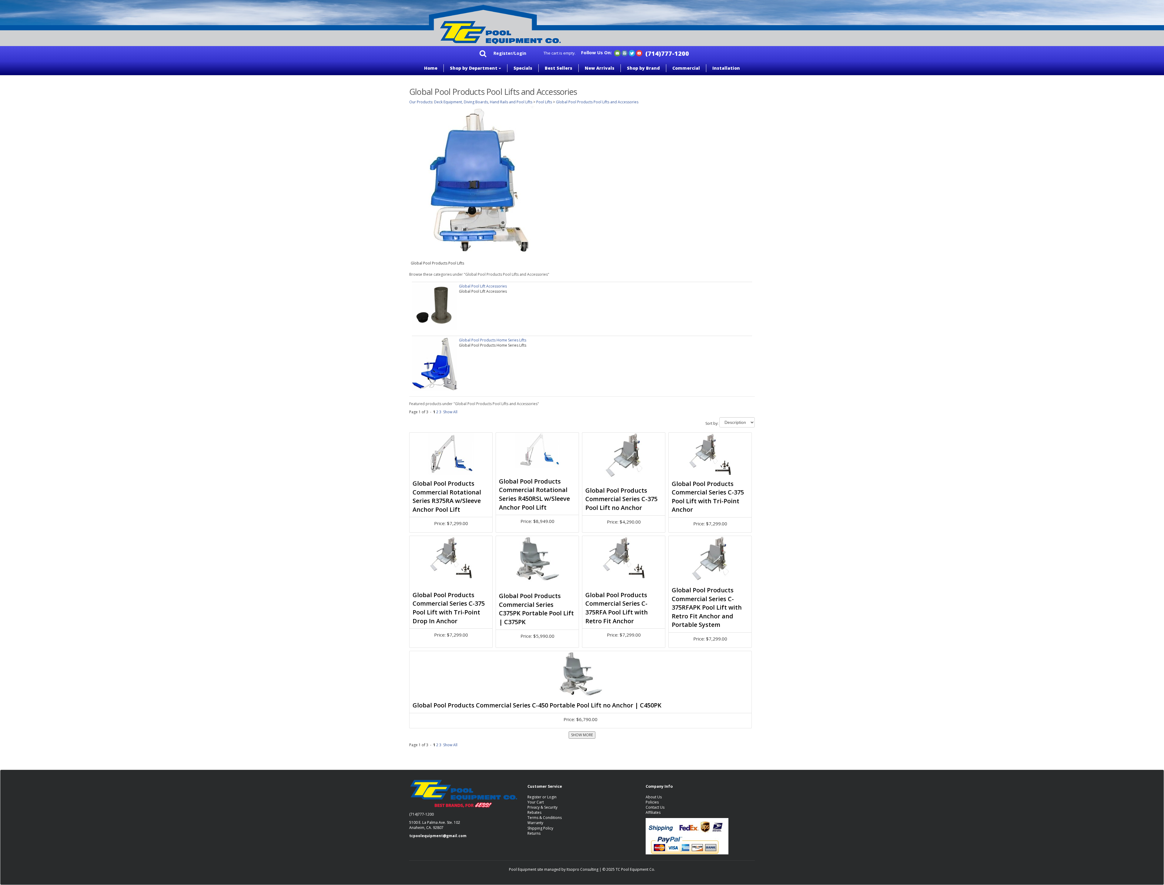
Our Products (420, 102)
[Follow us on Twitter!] (632, 52)
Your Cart (535, 802)
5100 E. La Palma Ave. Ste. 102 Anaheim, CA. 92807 (434, 825)
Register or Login (542, 797)
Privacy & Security (542, 807)
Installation (726, 68)
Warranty (535, 822)
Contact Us (655, 807)
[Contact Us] (617, 52)
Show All (450, 411)
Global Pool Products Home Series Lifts (492, 340)
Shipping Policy (540, 828)
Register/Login (509, 53)
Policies (652, 802)
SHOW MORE (582, 734)
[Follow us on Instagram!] (624, 52)
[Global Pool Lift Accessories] (434, 305)
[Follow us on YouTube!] (639, 52)
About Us (654, 797)
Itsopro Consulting (582, 869)
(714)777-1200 (667, 53)
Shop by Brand (643, 68)
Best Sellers (558, 68)
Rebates (534, 812)
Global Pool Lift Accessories (483, 286)
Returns (533, 833)
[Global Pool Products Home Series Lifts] (434, 362)
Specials (522, 68)
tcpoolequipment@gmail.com (438, 835)
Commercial (686, 68)
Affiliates (653, 812)
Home (430, 68)
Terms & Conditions (544, 817)
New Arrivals (599, 68)
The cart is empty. (560, 53)
